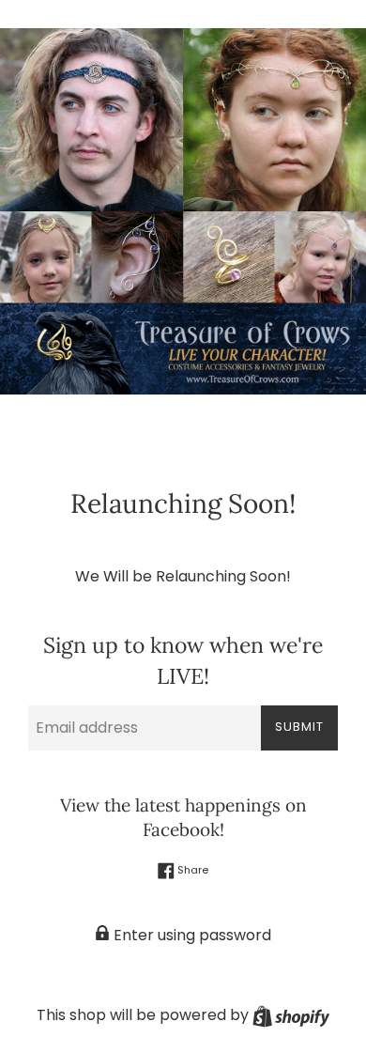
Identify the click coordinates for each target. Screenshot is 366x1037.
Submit (299, 726)
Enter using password (190, 935)
